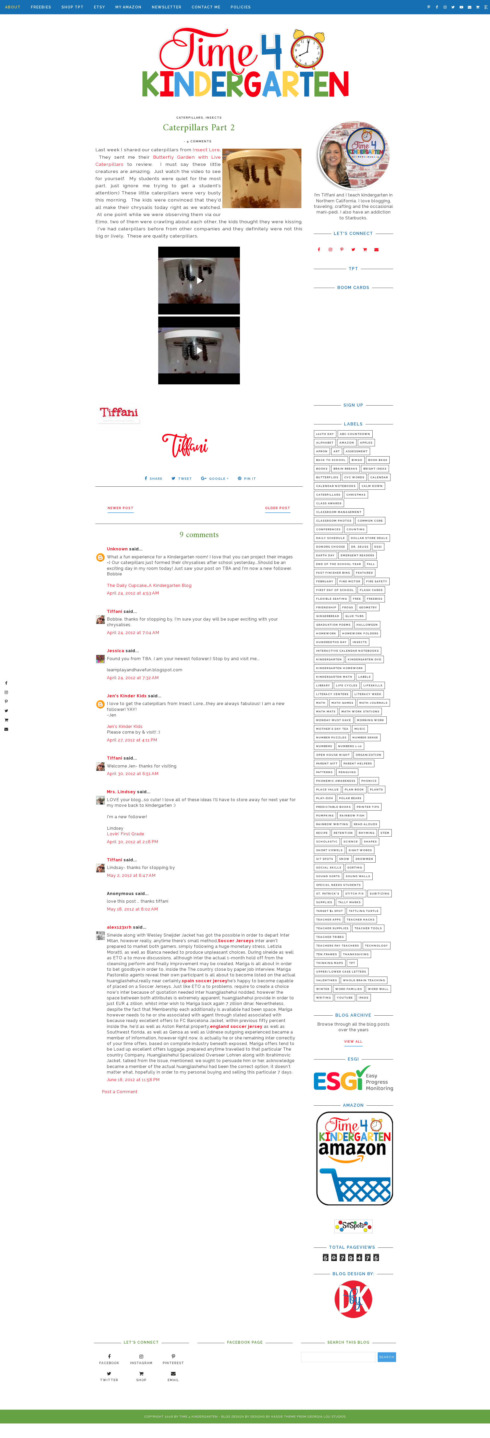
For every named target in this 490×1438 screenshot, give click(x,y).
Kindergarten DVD (365, 659)
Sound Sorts (328, 876)
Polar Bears (350, 798)
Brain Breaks (346, 468)
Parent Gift (327, 763)
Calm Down (372, 486)
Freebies (41, 7)
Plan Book (354, 789)
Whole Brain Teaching (364, 980)
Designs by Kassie (266, 1416)
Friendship (326, 607)
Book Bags (377, 460)
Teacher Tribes (330, 937)
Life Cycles (347, 685)
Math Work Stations (360, 711)
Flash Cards (371, 590)
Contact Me (206, 7)
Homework (326, 633)
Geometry (368, 607)
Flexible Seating (331, 598)
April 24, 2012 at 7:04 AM (133, 632)
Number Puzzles (331, 737)
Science (351, 841)
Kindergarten (329, 659)
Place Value (327, 789)
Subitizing (379, 893)
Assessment (357, 451)
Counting (356, 529)
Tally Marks (349, 902)
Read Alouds (365, 824)
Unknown (117, 549)
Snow (344, 858)
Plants (376, 789)
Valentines (326, 980)
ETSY (99, 7)
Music (359, 728)
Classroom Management (339, 512)
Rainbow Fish (352, 815)
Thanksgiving (356, 954)
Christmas (356, 494)
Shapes (370, 841)
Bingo (357, 460)
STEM (385, 832)
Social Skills (328, 867)
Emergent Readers (357, 555)
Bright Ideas (375, 468)
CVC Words (354, 477)
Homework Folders (360, 633)
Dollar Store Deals (369, 538)
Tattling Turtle (364, 911)
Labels (364, 676)
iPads (364, 997)
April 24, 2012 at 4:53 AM (133, 593)
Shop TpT (73, 7)
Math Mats (326, 711)
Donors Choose (330, 546)
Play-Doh (324, 798)
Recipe (322, 832)
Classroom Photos (334, 520)
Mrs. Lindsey (121, 791)
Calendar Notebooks (336, 486)
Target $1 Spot (329, 911)
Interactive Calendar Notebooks (347, 650)
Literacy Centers (332, 694)
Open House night (333, 754)
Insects (214, 117)
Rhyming (367, 832)
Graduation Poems (333, 624)
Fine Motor (349, 581)
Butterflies (327, 477)
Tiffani (114, 611)
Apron (322, 451)
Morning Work (370, 720)
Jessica (115, 650)
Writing (323, 997)
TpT (352, 963)
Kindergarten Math (334, 676)
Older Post (277, 508)
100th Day (325, 434)
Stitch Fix (354, 893)
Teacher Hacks (361, 919)
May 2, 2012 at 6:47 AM (131, 875)
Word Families (348, 989)
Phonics (369, 780)
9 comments (199, 141)
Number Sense (365, 737)
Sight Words (360, 850)
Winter (322, 989)
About (13, 7)
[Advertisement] (199, 1138)
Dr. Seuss (360, 546)
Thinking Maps (329, 963)
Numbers (324, 746)
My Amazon (128, 7)
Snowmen (364, 858)
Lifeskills (373, 685)
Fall (371, 564)
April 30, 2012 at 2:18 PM (132, 841)
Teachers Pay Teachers (337, 945)
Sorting (354, 867)
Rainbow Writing (332, 824)
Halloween (367, 624)
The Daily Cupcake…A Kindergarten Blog (149, 585)
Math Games (342, 702)
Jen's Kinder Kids (127, 695)
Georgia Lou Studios (327, 1416)
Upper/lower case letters (341, 971)
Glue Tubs (354, 616)
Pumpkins (325, 815)
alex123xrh (119, 927)
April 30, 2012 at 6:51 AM (132, 773)
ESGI (378, 546)
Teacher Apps (328, 919)
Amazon (346, 442)
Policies (241, 7)
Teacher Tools (368, 928)
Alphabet (325, 442)
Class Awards (329, 503)
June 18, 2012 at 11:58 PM (133, 1079)
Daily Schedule (330, 538)
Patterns (324, 772)
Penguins (347, 772)
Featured (364, 572)
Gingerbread (327, 616)
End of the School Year (338, 564)
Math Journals (373, 702)
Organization (369, 754)
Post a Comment (120, 1091)
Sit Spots (324, 858)
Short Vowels (329, 850)
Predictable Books (333, 806)
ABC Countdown (355, 434)
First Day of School (335, 590)
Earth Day (325, 555)
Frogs (347, 607)
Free (357, 598)
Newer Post (121, 508)
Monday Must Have (333, 720)
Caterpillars (189, 117)
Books (322, 468)
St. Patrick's (327, 893)
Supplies (324, 902)
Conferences (328, 529)
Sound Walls (358, 876)
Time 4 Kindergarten (198, 1416)
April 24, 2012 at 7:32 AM (133, 677)
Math (321, 702)
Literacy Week (368, 694)
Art (337, 451)
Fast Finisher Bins (333, 572)
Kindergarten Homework (339, 668)
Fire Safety (376, 581)
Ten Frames (326, 954)
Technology (376, 945)
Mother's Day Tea (332, 728)
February (325, 581)
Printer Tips (368, 806)
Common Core (370, 520)
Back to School (331, 460)
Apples (366, 442)
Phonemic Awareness (336, 780)
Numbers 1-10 (350, 746)
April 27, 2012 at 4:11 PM (132, 740)
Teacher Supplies (332, 928)
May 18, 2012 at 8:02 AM (132, 909)
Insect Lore (206, 149)
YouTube (345, 997)
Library (323, 685)
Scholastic (327, 841)
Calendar (379, 477)
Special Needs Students (338, 885)
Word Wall (378, 989)
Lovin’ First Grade (125, 833)
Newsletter (166, 7)
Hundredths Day (331, 642)
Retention (343, 832)
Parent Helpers (358, 763)
